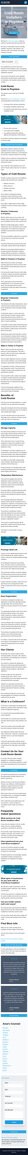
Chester (5, 1068)
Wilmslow (5, 1027)
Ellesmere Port (7, 1065)
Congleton (5, 1035)
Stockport (20, 938)
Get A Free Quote (14, 1015)
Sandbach (5, 1044)
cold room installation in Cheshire (16, 99)
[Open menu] (25, 2)
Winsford (5, 1053)
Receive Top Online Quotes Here (14, 945)
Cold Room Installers (13, 41)
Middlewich (6, 1039)
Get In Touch (14, 1131)
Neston (4, 1070)
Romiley (3, 940)
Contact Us (14, 591)
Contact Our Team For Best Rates (14, 144)
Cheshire (5, 1049)
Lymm (4, 1037)
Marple (15, 938)
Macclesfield (6, 1030)
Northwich (5, 1042)
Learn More (14, 423)
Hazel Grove (9, 938)
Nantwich (5, 1063)
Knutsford (5, 1032)
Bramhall (3, 938)
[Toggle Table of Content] (15, 62)
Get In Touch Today (14, 56)
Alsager (5, 1046)
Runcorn (5, 1058)
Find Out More (14, 770)
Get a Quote (13, 32)
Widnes (5, 1061)
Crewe (4, 1056)
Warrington (5, 1051)
